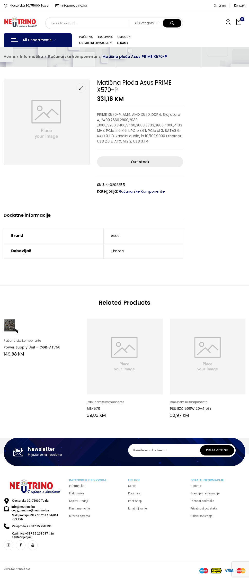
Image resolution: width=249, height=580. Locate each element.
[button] (239, 22)
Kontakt (239, 5)
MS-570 (93, 408)
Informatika (31, 56)
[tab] (27, 216)
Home (9, 56)
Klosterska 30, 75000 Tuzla (29, 5)
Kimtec (117, 250)
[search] (172, 23)
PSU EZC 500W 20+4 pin (190, 408)
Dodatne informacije (27, 215)
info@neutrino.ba (74, 5)
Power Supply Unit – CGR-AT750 (32, 347)
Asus (115, 235)
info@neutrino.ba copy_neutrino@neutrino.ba (30, 508)
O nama (220, 5)
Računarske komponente (72, 56)
